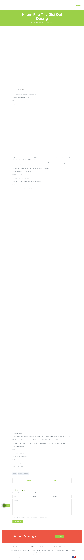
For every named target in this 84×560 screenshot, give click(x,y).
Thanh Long (21, 89)
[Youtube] (75, 557)
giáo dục (14, 473)
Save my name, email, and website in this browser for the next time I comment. (31, 517)
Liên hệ (7, 505)
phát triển (26, 473)
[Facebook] (73, 557)
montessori (20, 473)
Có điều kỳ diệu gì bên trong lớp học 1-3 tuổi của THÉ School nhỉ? (57, 480)
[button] (59, 536)
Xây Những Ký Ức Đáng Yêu (27, 480)
